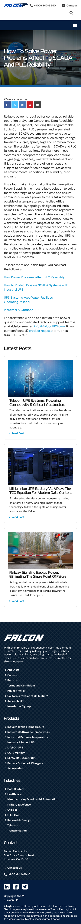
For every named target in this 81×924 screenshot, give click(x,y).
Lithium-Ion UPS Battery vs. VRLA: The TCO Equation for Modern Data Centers (40, 490)
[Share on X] (14, 104)
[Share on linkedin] (22, 104)
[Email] (37, 104)
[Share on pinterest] (30, 104)
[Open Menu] (75, 25)
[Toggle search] (71, 13)
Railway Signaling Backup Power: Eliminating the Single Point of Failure (37, 574)
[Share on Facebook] (7, 104)
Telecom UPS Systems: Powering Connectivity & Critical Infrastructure (37, 402)
